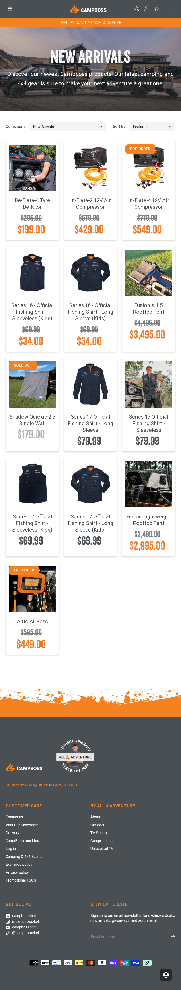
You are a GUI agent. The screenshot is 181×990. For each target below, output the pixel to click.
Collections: (16, 126)
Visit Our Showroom (22, 825)
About (95, 817)
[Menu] (11, 9)
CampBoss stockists (23, 841)
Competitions (101, 841)
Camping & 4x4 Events (24, 856)
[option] (90, 22)
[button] (170, 937)
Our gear (97, 825)
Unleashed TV (101, 848)
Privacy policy (17, 872)
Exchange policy (19, 864)
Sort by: (119, 126)
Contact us (14, 817)
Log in (11, 848)
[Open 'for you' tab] (166, 975)
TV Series (98, 833)
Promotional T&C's (21, 880)
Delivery (12, 833)
